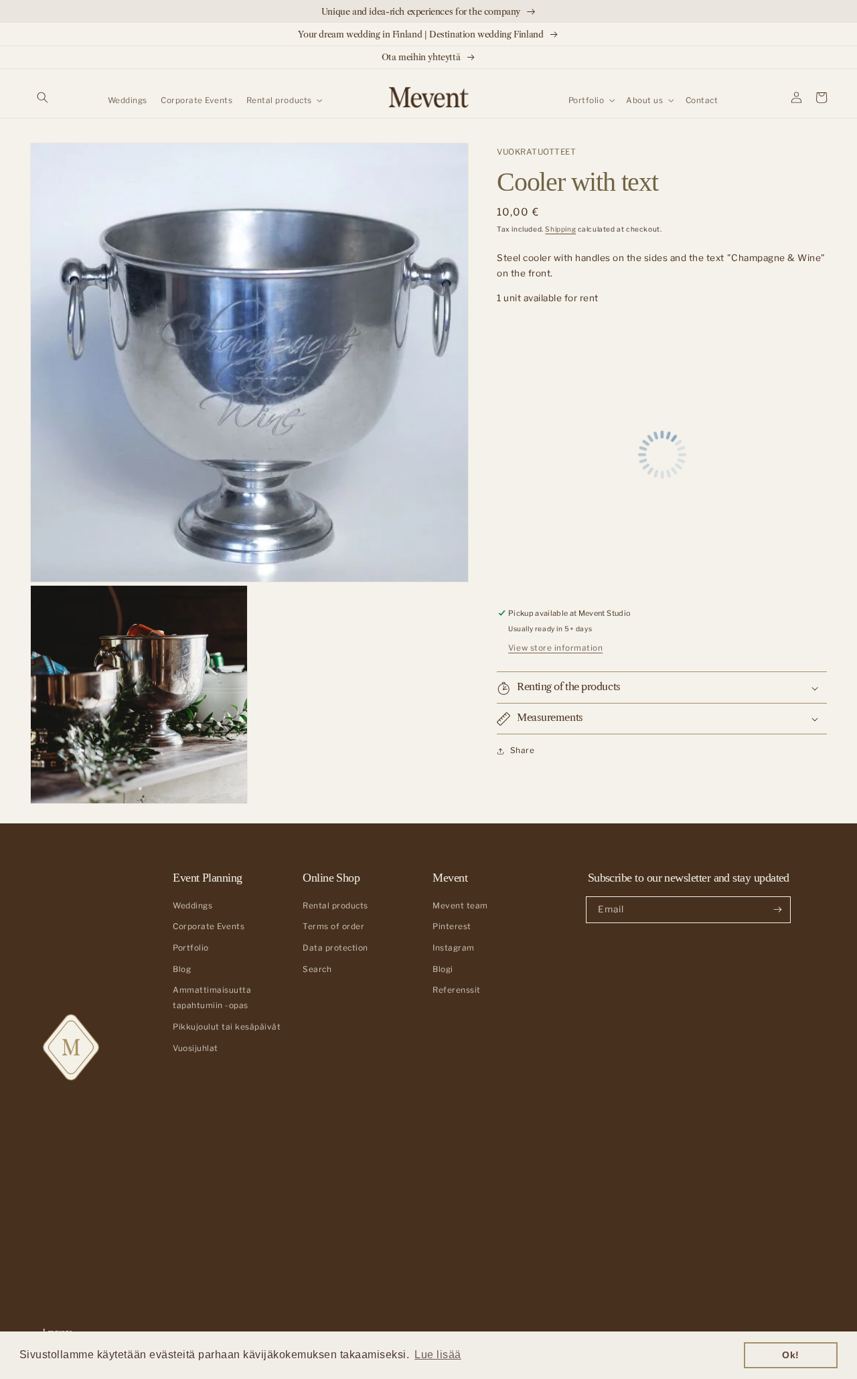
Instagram (454, 948)
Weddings (192, 905)
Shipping (560, 230)
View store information (555, 648)
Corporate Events (208, 926)
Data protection (335, 948)
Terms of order (333, 926)
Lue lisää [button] (437, 1354)
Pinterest (452, 926)
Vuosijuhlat (195, 1048)
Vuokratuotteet (536, 152)
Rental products (335, 905)
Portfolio (191, 948)
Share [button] (522, 751)
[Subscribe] (777, 909)
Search (317, 969)
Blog (182, 969)
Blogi (443, 969)
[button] (42, 97)
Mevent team (460, 905)
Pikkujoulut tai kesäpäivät (227, 1027)
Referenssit (457, 990)
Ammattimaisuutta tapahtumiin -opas (212, 997)
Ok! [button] (790, 1355)
